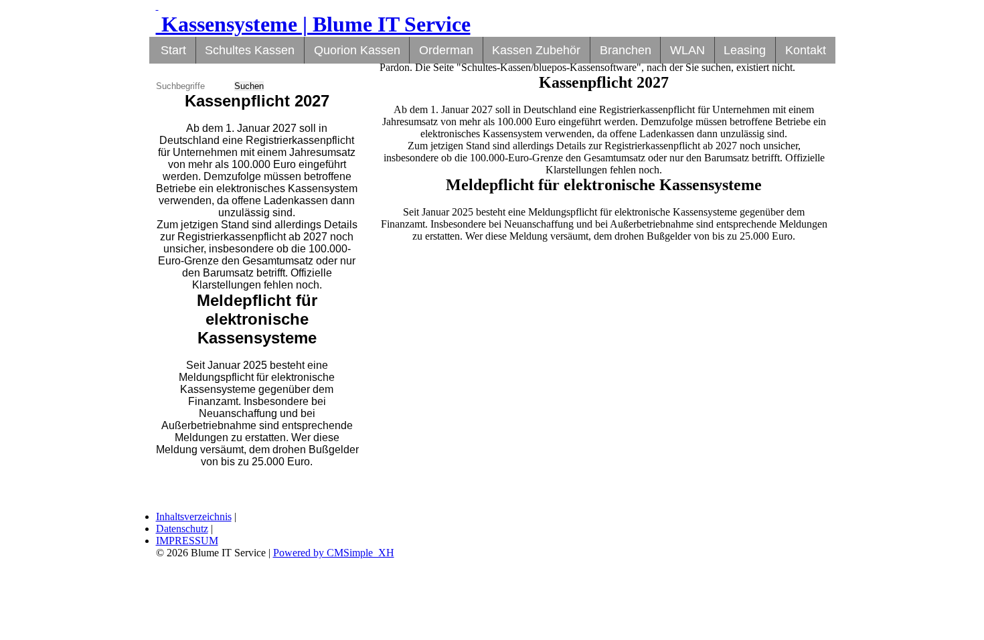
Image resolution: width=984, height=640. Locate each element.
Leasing (745, 50)
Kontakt (805, 50)
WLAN (687, 50)
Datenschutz (182, 528)
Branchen (625, 50)
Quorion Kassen (357, 50)
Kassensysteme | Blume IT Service (313, 24)
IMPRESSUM (187, 540)
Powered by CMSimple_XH (333, 552)
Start (173, 50)
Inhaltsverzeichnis (194, 516)
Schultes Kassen (250, 50)
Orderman (446, 50)
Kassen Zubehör (536, 50)
